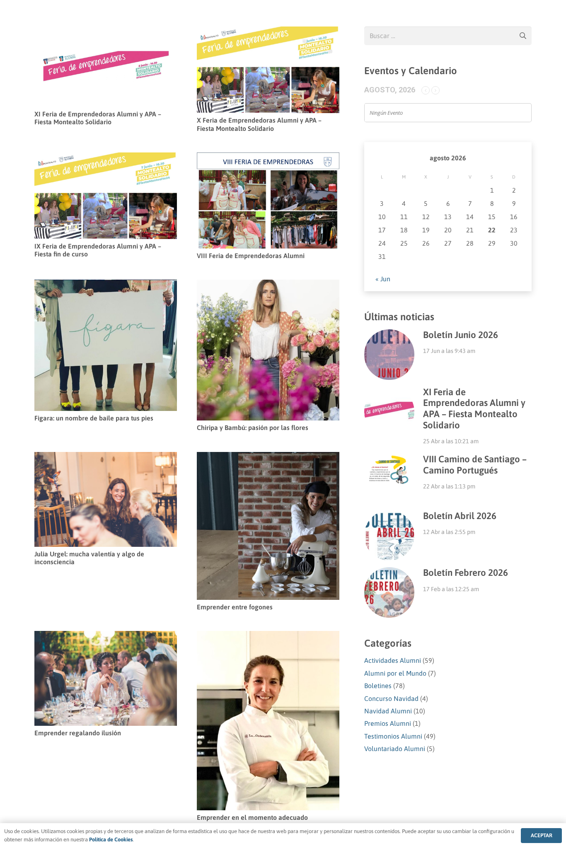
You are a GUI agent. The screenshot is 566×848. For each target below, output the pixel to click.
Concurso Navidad (391, 698)
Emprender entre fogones (235, 607)
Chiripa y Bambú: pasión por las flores (252, 427)
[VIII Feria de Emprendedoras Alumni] (268, 158)
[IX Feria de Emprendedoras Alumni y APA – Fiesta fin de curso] (105, 158)
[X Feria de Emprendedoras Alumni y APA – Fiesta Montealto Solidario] (268, 32)
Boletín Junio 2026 (460, 334)
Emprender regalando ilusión (77, 733)
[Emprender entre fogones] (268, 457)
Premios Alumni (387, 723)
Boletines (378, 685)
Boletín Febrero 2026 (465, 572)
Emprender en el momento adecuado (252, 817)
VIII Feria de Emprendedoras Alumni (251, 255)
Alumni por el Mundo (395, 673)
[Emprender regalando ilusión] (105, 636)
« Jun (382, 279)
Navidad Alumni (388, 711)
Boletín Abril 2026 (459, 515)
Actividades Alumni (392, 660)
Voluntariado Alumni (394, 748)
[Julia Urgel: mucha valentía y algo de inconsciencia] (105, 457)
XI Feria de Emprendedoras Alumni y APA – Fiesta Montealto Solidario (97, 118)
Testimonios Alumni (393, 736)
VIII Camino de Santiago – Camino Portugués (475, 465)
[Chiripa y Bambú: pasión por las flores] (268, 285)
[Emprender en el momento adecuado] (268, 636)
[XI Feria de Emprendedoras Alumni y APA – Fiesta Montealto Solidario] (105, 32)
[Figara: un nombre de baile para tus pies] (105, 285)
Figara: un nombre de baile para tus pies (93, 418)
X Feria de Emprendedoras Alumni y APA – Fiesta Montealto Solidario (259, 124)
